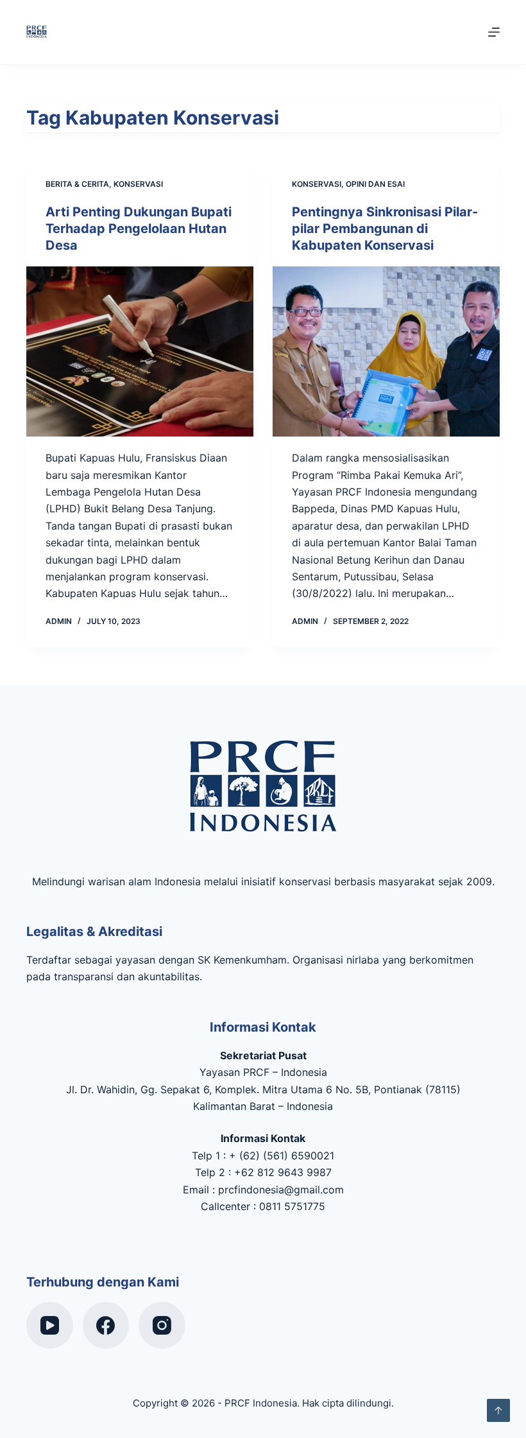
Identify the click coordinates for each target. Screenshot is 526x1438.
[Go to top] (498, 1410)
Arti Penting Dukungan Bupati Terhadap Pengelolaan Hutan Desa (139, 228)
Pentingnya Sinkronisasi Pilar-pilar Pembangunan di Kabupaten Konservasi (385, 228)
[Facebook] (106, 1325)
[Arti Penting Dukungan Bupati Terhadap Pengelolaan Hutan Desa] (139, 351)
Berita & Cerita (77, 184)
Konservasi (138, 184)
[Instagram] (162, 1325)
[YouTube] (49, 1325)
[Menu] (494, 32)
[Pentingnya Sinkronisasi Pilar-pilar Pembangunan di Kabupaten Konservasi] (386, 351)
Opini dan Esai (375, 184)
